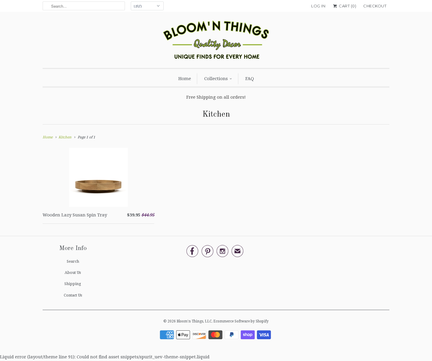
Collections (216, 78)
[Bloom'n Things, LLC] (216, 41)
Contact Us (73, 295)
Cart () (347, 6)
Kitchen (216, 114)
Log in (318, 6)
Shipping (72, 283)
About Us (73, 272)
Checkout (374, 6)
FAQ (249, 78)
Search (73, 261)
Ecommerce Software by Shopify (241, 321)
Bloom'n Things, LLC (194, 321)
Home (184, 78)
